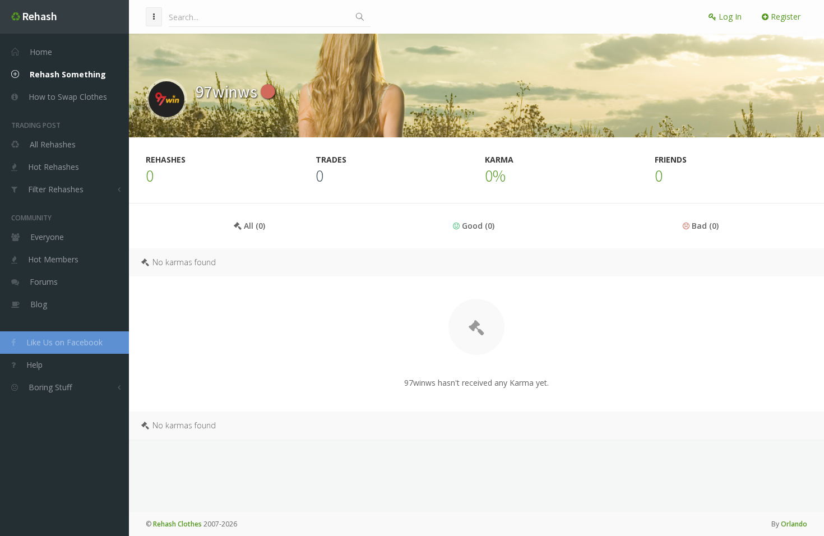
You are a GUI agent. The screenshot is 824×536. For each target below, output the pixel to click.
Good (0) (477, 225)
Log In (729, 16)
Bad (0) (704, 225)
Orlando (794, 524)
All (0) (253, 225)
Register (784, 16)
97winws (228, 91)
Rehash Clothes (177, 524)
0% (495, 175)
